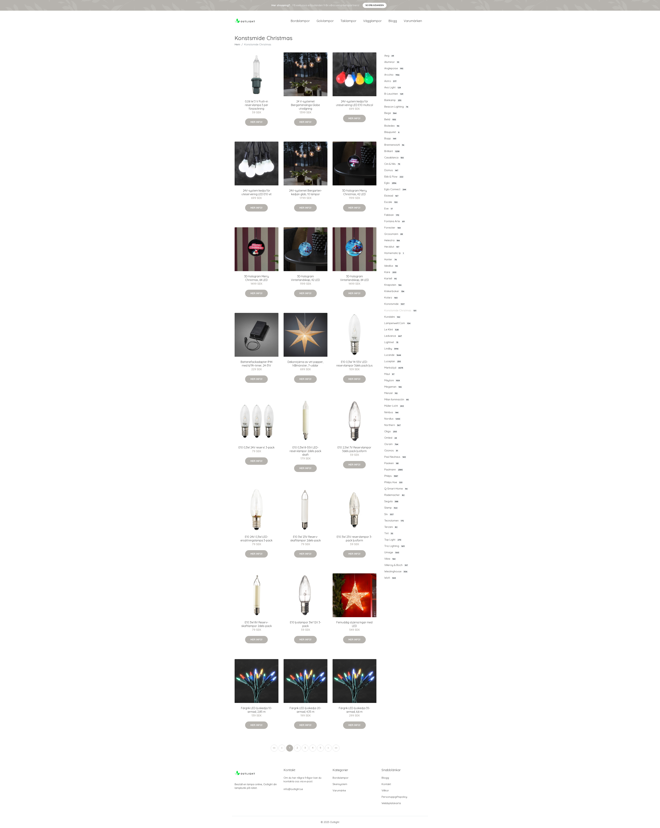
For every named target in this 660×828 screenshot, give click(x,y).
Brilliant (391, 151)
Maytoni (392, 380)
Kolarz (391, 297)
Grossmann (393, 234)
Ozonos (391, 450)
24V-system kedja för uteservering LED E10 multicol (354, 103)
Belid (390, 119)
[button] (328, 748)
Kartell (390, 278)
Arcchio (391, 74)
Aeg (389, 55)
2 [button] (297, 747)
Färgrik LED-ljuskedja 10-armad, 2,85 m (256, 709)
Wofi (390, 577)
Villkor (385, 790)
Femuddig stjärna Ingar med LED (354, 624)
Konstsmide (394, 303)
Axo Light (392, 87)
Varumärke (339, 790)
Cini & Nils (392, 163)
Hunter (390, 259)
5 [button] (320, 747)
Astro (390, 81)
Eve (388, 208)
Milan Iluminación (396, 399)
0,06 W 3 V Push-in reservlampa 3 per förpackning (256, 105)
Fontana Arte (394, 221)
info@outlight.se (293, 789)
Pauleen (391, 463)
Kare (390, 272)
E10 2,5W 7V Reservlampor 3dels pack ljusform (354, 449)
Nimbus (391, 412)
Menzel (391, 393)
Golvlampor (325, 21)
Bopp (390, 138)
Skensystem (340, 784)
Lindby (391, 348)
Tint (388, 533)
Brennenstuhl (394, 144)
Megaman (393, 386)
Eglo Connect (395, 189)
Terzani (390, 527)
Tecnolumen (394, 520)
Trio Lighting (394, 546)
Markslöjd (393, 367)
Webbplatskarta (391, 803)
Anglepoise (393, 68)
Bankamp (392, 100)
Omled (390, 437)
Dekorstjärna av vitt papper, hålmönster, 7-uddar (305, 363)
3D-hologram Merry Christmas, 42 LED (354, 192)
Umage (391, 552)
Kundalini (392, 316)
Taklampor (348, 21)
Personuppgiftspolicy (394, 796)
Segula (391, 501)
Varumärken (413, 21)
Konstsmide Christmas (400, 310)
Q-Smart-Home (396, 488)
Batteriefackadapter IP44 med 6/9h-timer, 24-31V (256, 363)
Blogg (392, 21)
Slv (388, 514)
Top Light (392, 539)
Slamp (390, 507)
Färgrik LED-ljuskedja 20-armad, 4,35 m (305, 709)
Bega (390, 113)
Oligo (390, 431)
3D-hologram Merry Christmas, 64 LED (256, 278)
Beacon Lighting (396, 106)
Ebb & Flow (393, 176)
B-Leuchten (393, 93)
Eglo (390, 183)
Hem (237, 44)
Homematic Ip (394, 253)
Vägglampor (372, 21)
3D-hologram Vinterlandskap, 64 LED (354, 278)
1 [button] (289, 747)
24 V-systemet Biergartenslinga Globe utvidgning (305, 105)
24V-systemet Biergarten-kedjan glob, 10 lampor (305, 192)
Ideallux (391, 265)
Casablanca (394, 157)
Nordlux (392, 418)
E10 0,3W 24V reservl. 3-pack (256, 447)
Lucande (392, 355)
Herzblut (391, 246)
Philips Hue (393, 482)
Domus (391, 170)
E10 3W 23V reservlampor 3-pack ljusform (354, 538)
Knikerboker (394, 291)
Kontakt (386, 784)
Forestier (392, 227)
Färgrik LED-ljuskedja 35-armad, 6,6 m (354, 709)
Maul (389, 374)
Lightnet (391, 342)
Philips (391, 475)
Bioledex (391, 125)
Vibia (389, 558)
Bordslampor (300, 21)
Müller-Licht (394, 405)
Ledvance (393, 335)
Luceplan (392, 361)
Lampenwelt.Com (397, 323)
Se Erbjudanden (374, 5)
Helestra (392, 240)
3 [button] (305, 747)
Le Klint (391, 329)
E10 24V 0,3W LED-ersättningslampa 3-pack (256, 538)
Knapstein (393, 284)
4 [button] (313, 747)
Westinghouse (395, 571)
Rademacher (394, 495)
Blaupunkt (391, 132)
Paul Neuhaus (395, 456)
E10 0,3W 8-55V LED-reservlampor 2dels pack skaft (305, 451)
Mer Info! (256, 122)
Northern (392, 425)
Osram (391, 444)
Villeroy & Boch (396, 565)
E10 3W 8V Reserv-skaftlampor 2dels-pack (256, 624)
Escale (391, 202)
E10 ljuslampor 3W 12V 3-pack (305, 624)
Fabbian (391, 214)
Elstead (391, 195)
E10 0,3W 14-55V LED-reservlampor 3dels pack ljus (354, 363)
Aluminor (391, 62)
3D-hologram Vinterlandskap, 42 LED (305, 278)
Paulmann (393, 469)
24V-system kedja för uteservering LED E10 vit (256, 192)
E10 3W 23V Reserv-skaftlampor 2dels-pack (305, 538)
